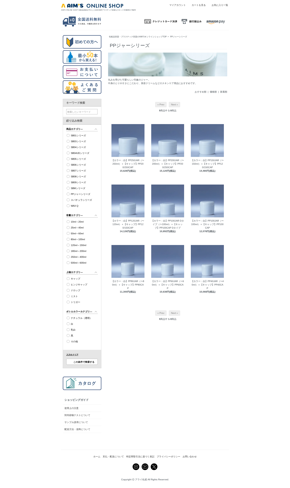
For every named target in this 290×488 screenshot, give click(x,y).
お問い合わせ (190, 456)
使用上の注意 (71, 408)
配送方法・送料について (77, 429)
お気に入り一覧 (220, 5)
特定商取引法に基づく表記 (140, 456)
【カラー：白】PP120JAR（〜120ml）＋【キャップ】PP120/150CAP (128, 224)
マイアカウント (177, 5)
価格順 (213, 91)
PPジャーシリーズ (178, 37)
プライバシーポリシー (168, 456)
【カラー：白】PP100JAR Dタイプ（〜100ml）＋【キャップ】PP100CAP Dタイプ (167, 224)
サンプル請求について (76, 422)
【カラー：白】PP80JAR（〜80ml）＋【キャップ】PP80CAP (128, 285)
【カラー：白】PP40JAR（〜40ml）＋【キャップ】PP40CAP (207, 285)
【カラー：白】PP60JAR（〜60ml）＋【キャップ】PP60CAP (167, 285)
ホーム (96, 456)
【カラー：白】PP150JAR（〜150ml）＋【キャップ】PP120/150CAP (207, 164)
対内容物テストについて (77, 415)
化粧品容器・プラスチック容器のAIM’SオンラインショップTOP (138, 37)
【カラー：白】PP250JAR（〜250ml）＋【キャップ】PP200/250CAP (128, 164)
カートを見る (199, 5)
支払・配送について (113, 456)
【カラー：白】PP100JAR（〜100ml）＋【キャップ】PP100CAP (207, 224)
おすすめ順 (200, 91)
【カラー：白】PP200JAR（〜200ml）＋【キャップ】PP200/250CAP (167, 164)
